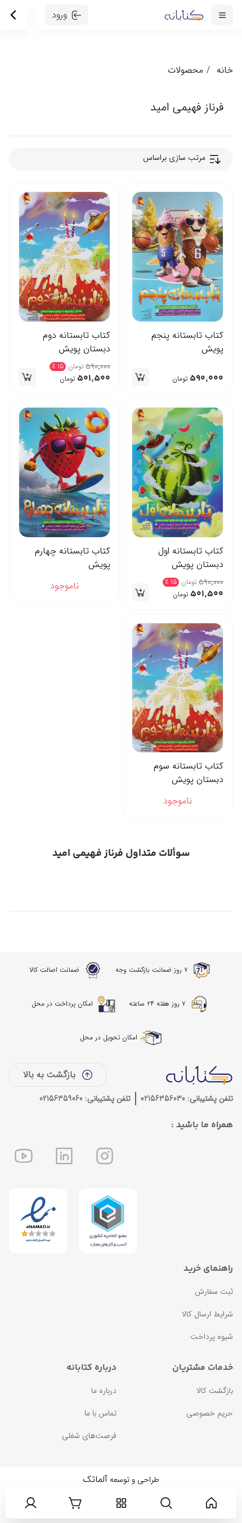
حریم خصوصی (209, 1413)
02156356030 (163, 1098)
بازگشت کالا (214, 1390)
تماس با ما (100, 1413)
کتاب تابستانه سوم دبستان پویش (188, 773)
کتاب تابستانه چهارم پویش (72, 557)
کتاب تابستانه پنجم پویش (187, 342)
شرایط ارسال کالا (207, 1314)
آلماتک (95, 1479)
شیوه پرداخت (211, 1336)
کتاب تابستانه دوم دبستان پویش (76, 342)
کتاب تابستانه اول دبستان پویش (190, 557)
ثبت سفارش (214, 1291)
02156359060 (61, 1098)
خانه (225, 70)
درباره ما (103, 1390)
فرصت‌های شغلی (89, 1436)
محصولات (185, 70)
